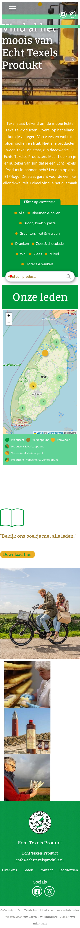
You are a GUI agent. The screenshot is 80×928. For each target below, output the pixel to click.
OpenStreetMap (55, 432)
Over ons (9, 870)
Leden (28, 870)
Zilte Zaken (30, 917)
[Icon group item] (37, 892)
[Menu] (12, 8)
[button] (56, 342)
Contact (46, 870)
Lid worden (68, 870)
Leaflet (39, 432)
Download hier (17, 554)
